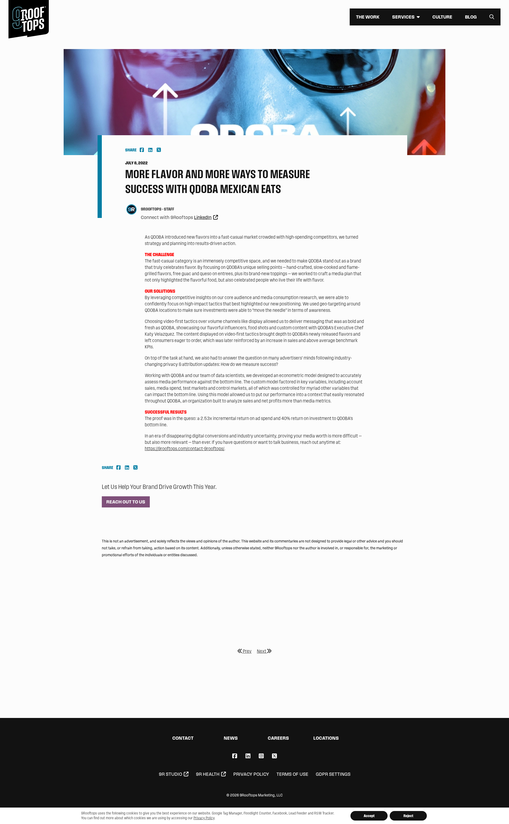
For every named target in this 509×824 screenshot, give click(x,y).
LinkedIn (203, 217)
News (231, 737)
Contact (183, 737)
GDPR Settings (333, 774)
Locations (326, 737)
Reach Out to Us (125, 501)
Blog (471, 16)
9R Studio (170, 774)
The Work (367, 16)
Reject (408, 816)
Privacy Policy (251, 774)
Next (262, 651)
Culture (442, 16)
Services (403, 16)
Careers (278, 737)
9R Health (208, 774)
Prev (247, 651)
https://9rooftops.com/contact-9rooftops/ (184, 448)
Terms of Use (292, 774)
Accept (369, 816)
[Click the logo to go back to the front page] (28, 19)
